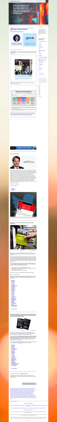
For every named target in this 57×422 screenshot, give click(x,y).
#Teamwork (33, 396)
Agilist (35, 397)
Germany (14, 289)
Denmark (14, 286)
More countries (15, 368)
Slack (39, 66)
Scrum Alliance (41, 64)
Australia (14, 280)
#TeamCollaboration (20, 395)
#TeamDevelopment (31, 395)
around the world (28, 277)
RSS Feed (40, 96)
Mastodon (40, 55)
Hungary (14, 291)
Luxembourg (14, 296)
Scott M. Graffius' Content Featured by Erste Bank (18, 29)
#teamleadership (15, 396)
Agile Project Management (25, 388)
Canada (14, 284)
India (13, 292)
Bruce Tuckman (22, 389)
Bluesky (40, 43)
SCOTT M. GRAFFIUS (13, 401)
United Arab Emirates (16, 363)
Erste (31, 390)
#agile (14, 388)
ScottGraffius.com (21, 31)
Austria (14, 281)
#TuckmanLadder (32, 397)
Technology (13, 397)
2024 (39, 87)
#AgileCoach (20, 388)
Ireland (14, 355)
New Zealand (14, 299)
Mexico (14, 297)
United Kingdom (15, 305)
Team (34, 394)
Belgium (14, 282)
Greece (14, 290)
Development (25, 390)
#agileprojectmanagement (32, 388)
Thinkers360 (40, 68)
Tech (35, 396)
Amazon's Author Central (42, 41)
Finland (14, 287)
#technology (17, 397)
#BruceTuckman (26, 389)
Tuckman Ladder (27, 397)
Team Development (25, 395)
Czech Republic (15, 285)
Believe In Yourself (12, 389)
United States (22, 277)
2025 (39, 86)
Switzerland (14, 303)
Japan (13, 356)
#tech (11, 397)
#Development (29, 390)
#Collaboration (21, 390)
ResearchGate (41, 62)
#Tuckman (23, 397)
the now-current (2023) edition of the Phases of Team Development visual (21, 114)
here (12, 49)
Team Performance (20, 396)
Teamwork (30, 396)
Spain (13, 301)
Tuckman (20, 397)
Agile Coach (16, 388)
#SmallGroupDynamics (30, 394)
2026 (39, 85)
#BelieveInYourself (17, 389)
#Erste (34, 390)
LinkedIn (40, 53)
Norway (14, 300)
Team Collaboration (14, 395)
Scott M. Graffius (41, 39)
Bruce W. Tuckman (31, 389)
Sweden (14, 302)
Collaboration (17, 390)
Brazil (13, 283)
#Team (11, 395)
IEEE (39, 48)
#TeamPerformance (25, 396)
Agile (12, 388)
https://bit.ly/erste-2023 (24, 373)
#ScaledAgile (19, 394)
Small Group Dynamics (24, 394)
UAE (13, 304)
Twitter (13, 188)
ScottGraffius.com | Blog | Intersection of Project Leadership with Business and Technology (21, 28)
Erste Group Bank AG (13, 51)
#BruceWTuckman (12, 390)
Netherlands (14, 298)
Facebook (13, 189)
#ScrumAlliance (12, 394)
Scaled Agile (16, 394)
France (14, 288)
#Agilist (11, 398)
